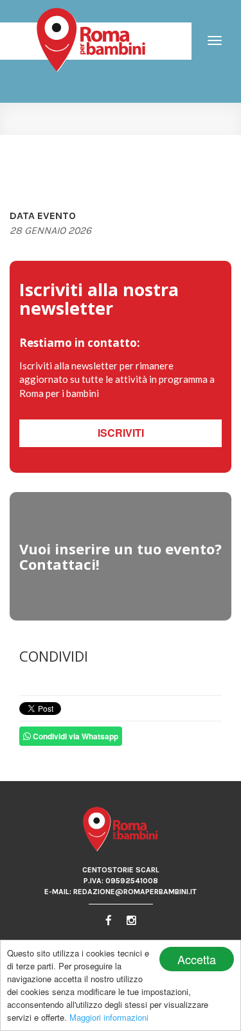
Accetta (196, 959)
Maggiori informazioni (108, 1017)
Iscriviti (121, 432)
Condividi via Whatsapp (74, 736)
